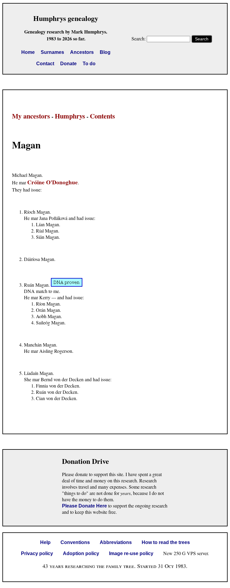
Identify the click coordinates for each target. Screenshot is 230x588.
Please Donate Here (84, 505)
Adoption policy (81, 553)
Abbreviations (116, 542)
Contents (102, 116)
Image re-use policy (131, 553)
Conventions (75, 542)
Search (201, 39)
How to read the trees (166, 542)
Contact (45, 63)
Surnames (52, 52)
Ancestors (82, 52)
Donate (68, 63)
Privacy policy (37, 553)
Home (28, 52)
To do (89, 63)
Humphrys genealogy (65, 18)
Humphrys (70, 116)
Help (45, 542)
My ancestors (31, 116)
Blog (105, 52)
